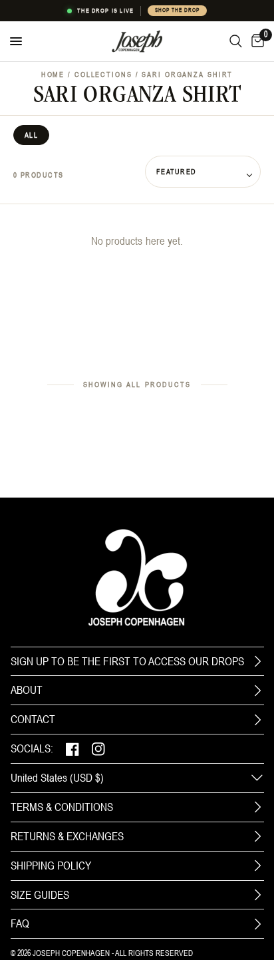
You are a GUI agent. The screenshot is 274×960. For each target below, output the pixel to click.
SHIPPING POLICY (51, 865)
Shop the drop (177, 10)
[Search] (236, 41)
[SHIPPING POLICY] (257, 865)
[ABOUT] (257, 690)
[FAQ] (257, 924)
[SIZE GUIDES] (257, 894)
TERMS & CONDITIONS (62, 807)
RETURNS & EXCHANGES (67, 836)
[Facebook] (72, 749)
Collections (103, 75)
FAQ (20, 923)
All (31, 135)
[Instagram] (98, 749)
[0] (255, 41)
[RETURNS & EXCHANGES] (257, 836)
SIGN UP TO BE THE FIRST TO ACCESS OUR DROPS (127, 661)
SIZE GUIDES (40, 894)
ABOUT (27, 690)
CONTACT (33, 719)
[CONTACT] (257, 719)
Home (53, 75)
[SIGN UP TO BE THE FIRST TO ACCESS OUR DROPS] (257, 661)
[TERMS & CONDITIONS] (257, 807)
